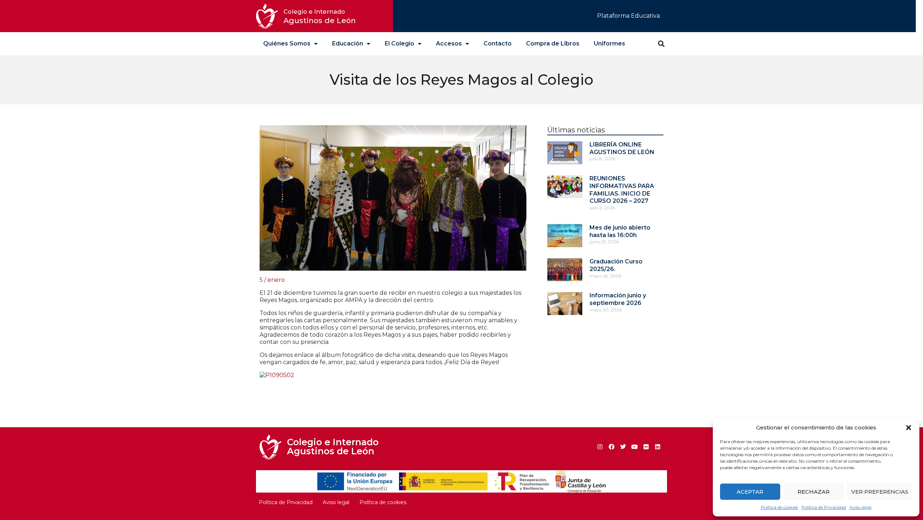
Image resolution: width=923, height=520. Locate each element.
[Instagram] (600, 447)
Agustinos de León (319, 16)
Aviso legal (860, 507)
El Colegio (399, 43)
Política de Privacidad (823, 507)
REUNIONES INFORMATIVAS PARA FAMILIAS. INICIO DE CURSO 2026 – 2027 (621, 189)
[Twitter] (623, 447)
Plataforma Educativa (628, 15)
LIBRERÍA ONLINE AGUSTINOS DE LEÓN (621, 148)
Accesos (449, 43)
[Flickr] (646, 447)
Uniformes (609, 43)
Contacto (497, 43)
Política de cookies (779, 507)
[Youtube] (634, 447)
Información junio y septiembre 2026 (617, 299)
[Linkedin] (657, 447)
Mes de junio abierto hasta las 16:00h (619, 231)
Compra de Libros (552, 43)
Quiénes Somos (286, 43)
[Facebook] (611, 447)
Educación (347, 43)
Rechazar (814, 491)
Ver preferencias (879, 491)
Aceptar (750, 491)
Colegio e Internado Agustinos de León (333, 446)
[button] (908, 427)
